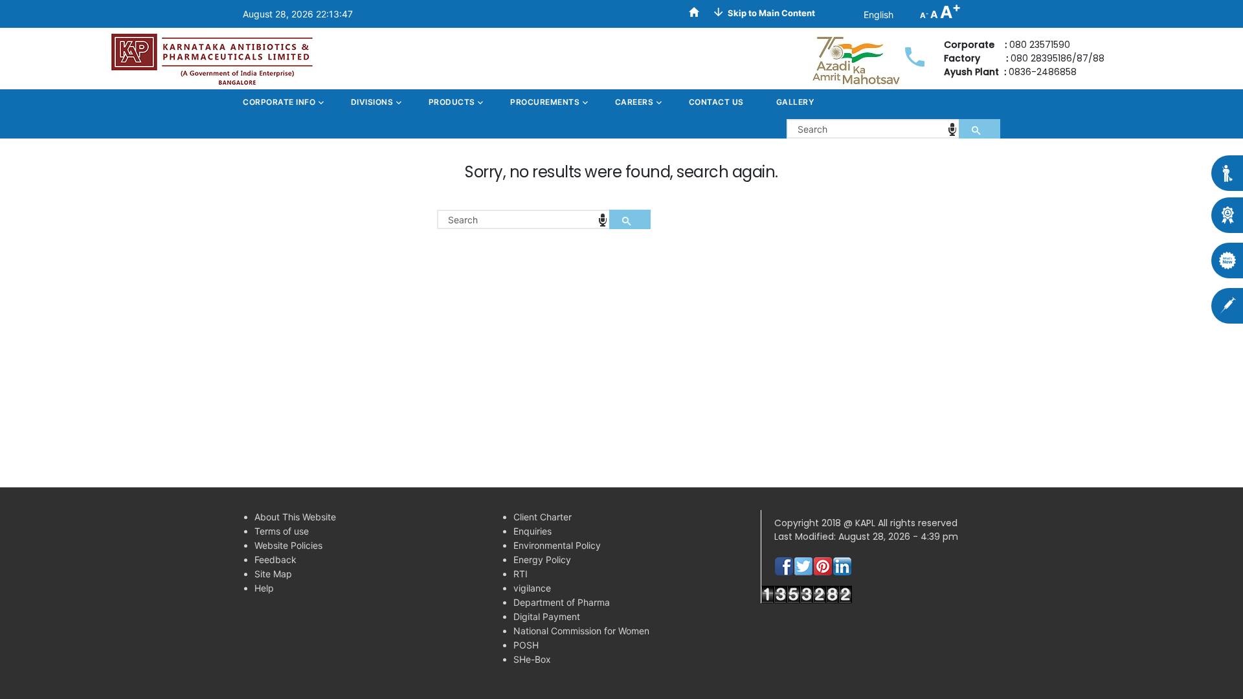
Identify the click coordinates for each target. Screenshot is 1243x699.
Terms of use (281, 531)
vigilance (532, 588)
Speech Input (952, 129)
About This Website (295, 516)
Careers (635, 102)
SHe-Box (532, 659)
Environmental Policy (557, 545)
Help (264, 588)
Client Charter (542, 516)
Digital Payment (546, 616)
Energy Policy (542, 559)
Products (453, 102)
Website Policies (288, 545)
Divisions (373, 102)
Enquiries (532, 531)
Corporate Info (280, 102)
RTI (520, 573)
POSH (526, 644)
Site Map (273, 573)
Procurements (546, 102)
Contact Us (716, 102)
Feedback (275, 559)
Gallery (795, 102)
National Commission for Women (581, 630)
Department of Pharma (561, 602)
